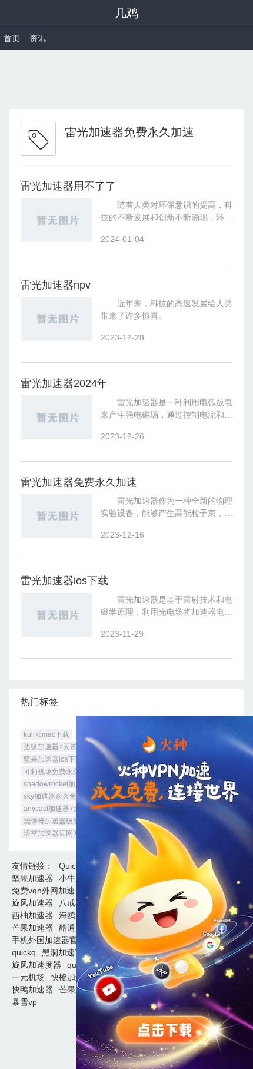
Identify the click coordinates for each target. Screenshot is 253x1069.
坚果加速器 (32, 878)
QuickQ (72, 866)
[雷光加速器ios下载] (56, 615)
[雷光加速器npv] (56, 319)
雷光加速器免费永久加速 (79, 482)
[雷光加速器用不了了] (56, 220)
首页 (12, 38)
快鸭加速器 (32, 989)
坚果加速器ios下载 (53, 759)
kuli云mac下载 (46, 734)
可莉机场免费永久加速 (59, 771)
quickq (24, 952)
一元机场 (28, 977)
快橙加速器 (71, 977)
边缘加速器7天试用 (54, 747)
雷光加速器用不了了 (68, 186)
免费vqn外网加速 (43, 890)
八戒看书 (75, 903)
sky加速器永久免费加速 (61, 796)
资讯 (37, 38)
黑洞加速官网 (66, 952)
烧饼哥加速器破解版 (55, 821)
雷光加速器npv (56, 285)
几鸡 (126, 12)
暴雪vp (24, 1002)
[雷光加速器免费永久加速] (56, 516)
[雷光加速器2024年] (56, 417)
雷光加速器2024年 (64, 383)
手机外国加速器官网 (49, 940)
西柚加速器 (32, 915)
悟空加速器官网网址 (55, 833)
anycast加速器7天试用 (59, 809)
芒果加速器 (32, 927)
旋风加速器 (32, 903)
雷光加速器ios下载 (64, 581)
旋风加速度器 (36, 964)
